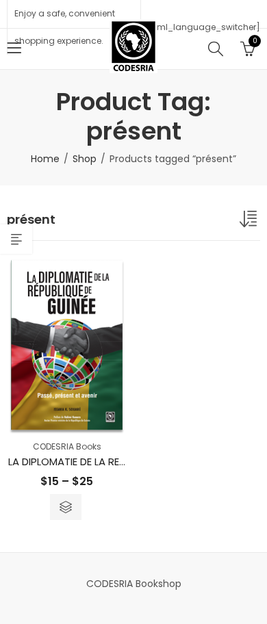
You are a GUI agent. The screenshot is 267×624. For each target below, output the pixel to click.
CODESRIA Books (67, 446)
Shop (85, 159)
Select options (65, 507)
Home (45, 159)
